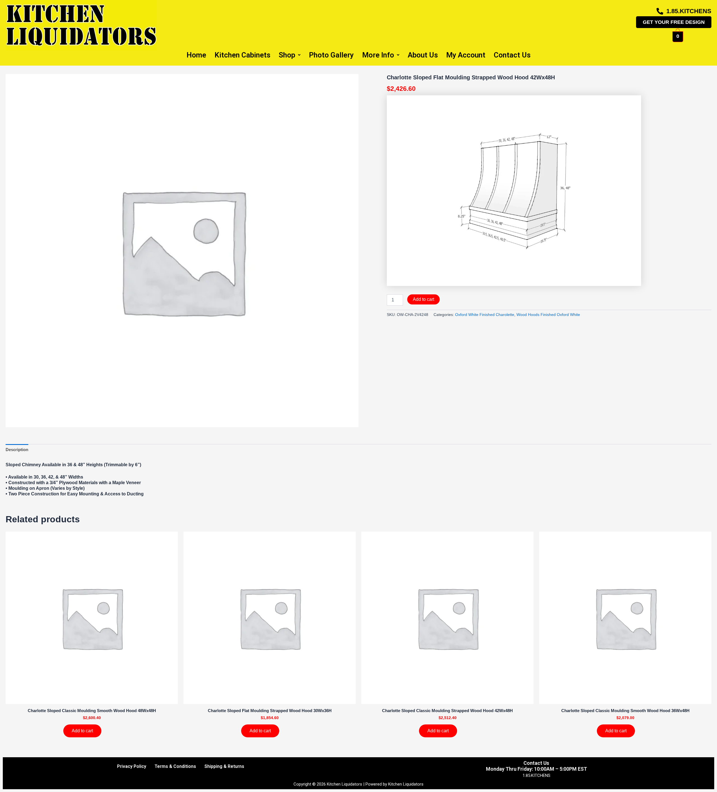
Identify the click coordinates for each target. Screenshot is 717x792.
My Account (465, 55)
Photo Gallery (331, 55)
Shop (287, 55)
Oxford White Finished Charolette (484, 315)
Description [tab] (17, 449)
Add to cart (423, 299)
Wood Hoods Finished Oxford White (548, 315)
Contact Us (512, 55)
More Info (378, 55)
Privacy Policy (131, 766)
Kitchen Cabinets (242, 55)
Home (196, 55)
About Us (423, 55)
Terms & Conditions (175, 766)
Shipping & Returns (224, 766)
